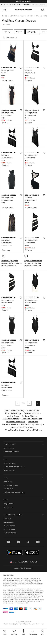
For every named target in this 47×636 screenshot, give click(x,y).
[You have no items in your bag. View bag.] (42, 9)
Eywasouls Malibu (31, 413)
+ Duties (32, 78)
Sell (5, 478)
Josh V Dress (13, 416)
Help (5, 500)
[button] (42, 9)
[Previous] (18, 403)
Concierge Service (11, 451)
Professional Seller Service (14, 492)
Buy (5, 459)
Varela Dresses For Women (22, 427)
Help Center (8, 503)
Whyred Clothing (34, 430)
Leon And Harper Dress (32, 418)
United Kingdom (13, 624)
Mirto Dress (33, 421)
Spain (37, 624)
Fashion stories (9, 532)
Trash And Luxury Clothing (30, 424)
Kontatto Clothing (29, 416)
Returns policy (9, 470)
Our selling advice (10, 485)
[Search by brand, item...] (4, 10)
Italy (42, 624)
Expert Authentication (33, 260)
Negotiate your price (9, 260)
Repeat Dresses (9, 424)
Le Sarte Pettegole (11, 418)
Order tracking (9, 463)
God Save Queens (17, 15)
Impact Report (9, 525)
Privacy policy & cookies (22, 568)
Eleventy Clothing (13, 413)
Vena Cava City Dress (14, 430)
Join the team (9, 529)
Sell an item (8, 488)
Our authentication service (14, 466)
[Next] (29, 403)
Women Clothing (34, 15)
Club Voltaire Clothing (14, 410)
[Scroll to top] (38, 403)
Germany (31, 624)
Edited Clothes (33, 410)
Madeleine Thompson (15, 421)
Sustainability (9, 522)
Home (4, 15)
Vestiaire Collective (13, 515)
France (6, 624)
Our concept (8, 448)
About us (7, 518)
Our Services (9, 444)
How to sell (8, 481)
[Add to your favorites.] (21, 68)
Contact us (7, 507)
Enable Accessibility (23, 1)
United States (24, 624)
